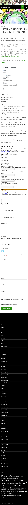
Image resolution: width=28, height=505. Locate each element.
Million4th (8, 485)
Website (3, 291)
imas (18, 483)
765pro (13, 476)
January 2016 (4, 434)
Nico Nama (6, 489)
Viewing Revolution (4, 497)
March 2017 (3, 396)
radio (20, 491)
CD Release (9, 478)
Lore (2, 330)
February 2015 (4, 463)
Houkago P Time (5, 7)
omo (7, 34)
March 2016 (3, 428)
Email (2, 284)
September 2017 (4, 380)
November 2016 (4, 407)
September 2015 (4, 444)
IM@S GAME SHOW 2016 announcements (11, 237)
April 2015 (3, 458)
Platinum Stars (20, 489)
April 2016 (3, 426)
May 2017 (3, 391)
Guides (2, 327)
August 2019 (4, 361)
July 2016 (3, 417)
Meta (2, 332)
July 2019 (3, 364)
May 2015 (3, 455)
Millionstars (4, 488)
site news (7, 493)
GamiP (15, 483)
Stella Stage (11, 493)
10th (3, 476)
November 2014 (4, 466)
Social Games (4, 346)
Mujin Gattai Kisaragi (19, 488)
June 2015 (3, 452)
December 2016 (4, 404)
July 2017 (3, 385)
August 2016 (4, 415)
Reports (2, 343)
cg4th (16, 478)
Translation (18, 495)
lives (5, 485)
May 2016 (3, 423)
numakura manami (13, 489)
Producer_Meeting (13, 491)
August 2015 (4, 447)
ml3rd (10, 488)
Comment (4, 259)
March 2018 (3, 369)
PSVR (18, 491)
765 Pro (7, 476)
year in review (10, 497)
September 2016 (4, 412)
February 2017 (4, 399)
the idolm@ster (11, 495)
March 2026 (3, 358)
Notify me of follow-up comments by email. (12, 299)
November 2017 (4, 374)
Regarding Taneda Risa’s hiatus (8, 232)
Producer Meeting (5, 491)
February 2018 (4, 372)
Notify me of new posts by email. (9, 304)
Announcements (4, 322)
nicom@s (2, 489)
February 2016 (4, 431)
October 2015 (4, 442)
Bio (1, 324)
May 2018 (3, 366)
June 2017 (3, 388)
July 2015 (3, 450)
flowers (9, 483)
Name (2, 278)
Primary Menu (26, 7)
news (24, 488)
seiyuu (24, 491)
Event (21, 481)
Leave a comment (13, 34)
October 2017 (4, 377)
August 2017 (4, 382)
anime (21, 476)
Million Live (15, 485)
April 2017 (3, 393)
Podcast (3, 26)
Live (2, 486)
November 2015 (4, 439)
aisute (17, 476)
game (13, 483)
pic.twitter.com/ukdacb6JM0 (10, 56)
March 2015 (3, 461)
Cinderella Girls (8, 480)
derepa (17, 480)
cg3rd (13, 478)
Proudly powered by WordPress (7, 503)
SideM (3, 493)
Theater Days (4, 495)
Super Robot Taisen (18, 493)
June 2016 (3, 420)
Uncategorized (4, 348)
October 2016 (4, 409)
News (2, 335)
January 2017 (4, 401)
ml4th (14, 488)
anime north (3, 478)
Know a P (23, 483)
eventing (3, 483)
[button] (2, 251)
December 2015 (4, 436)
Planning (3, 338)
